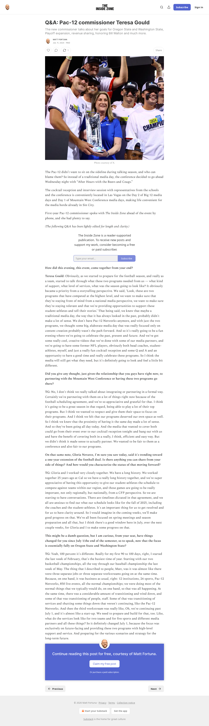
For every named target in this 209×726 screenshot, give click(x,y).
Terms (111, 702)
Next (154, 688)
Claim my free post (104, 663)
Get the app (120, 710)
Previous (57, 688)
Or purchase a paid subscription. (104, 672)
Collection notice (126, 702)
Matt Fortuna (60, 39)
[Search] (161, 7)
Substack (88, 719)
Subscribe (182, 7)
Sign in (199, 7)
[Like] (48, 50)
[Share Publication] (169, 7)
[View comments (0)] (56, 50)
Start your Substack (96, 710)
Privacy (102, 702)
